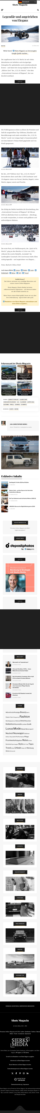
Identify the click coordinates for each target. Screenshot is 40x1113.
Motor (3, 45)
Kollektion (10, 724)
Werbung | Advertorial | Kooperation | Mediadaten (20, 1006)
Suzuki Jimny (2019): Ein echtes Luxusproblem (25, 462)
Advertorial (10, 712)
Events (11, 409)
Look (29, 724)
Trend (26, 273)
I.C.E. (18, 402)
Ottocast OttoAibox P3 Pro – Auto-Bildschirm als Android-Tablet (22, 669)
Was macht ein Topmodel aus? (20, 662)
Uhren (12, 748)
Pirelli (12, 404)
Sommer (8, 744)
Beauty (23, 712)
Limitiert (24, 724)
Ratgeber (18, 740)
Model (23, 729)
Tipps (31, 744)
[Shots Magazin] (20, 5)
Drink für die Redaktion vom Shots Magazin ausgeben (20, 1056)
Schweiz (17, 404)
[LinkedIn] (27, 1073)
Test (27, 744)
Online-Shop (9, 736)
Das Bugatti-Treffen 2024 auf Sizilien (19, 482)
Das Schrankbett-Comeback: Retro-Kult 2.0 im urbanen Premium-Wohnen (23, 677)
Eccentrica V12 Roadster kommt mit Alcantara (22, 694)
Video (22, 748)
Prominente (10, 740)
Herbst (13, 721)
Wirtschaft (12, 751)
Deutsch (25, 2)
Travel (15, 1033)
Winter (8, 751)
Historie (17, 721)
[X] (12, 1073)
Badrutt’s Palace (13, 399)
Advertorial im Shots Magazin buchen (20, 1060)
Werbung (30, 748)
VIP (26, 748)
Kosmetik (18, 724)
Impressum (26, 1084)
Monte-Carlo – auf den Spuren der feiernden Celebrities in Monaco (21, 491)
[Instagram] (23, 1073)
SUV (24, 744)
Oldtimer (6, 404)
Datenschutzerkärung (16, 1084)
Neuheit (9, 733)
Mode (25, 270)
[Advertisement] (20, 104)
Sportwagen (14, 744)
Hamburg (8, 721)
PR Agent (18, 1052)
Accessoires (21, 1033)
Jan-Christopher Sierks (18, 424)
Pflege (26, 737)
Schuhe (30, 740)
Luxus (17, 270)
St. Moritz (24, 404)
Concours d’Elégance (9, 402)
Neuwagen (18, 733)
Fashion (25, 716)
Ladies (22, 1031)
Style (20, 744)
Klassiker (23, 402)
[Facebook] (16, 1073)
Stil (19, 273)
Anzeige (17, 712)
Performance (20, 736)
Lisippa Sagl (30, 402)
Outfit (14, 736)
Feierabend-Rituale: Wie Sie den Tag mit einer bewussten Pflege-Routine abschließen (23, 685)
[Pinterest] (20, 1073)
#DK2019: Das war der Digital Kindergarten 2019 (22, 506)
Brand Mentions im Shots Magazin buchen (20, 1064)
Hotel (22, 721)
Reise (13, 273)
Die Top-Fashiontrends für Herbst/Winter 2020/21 (22, 498)
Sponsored (28, 1033)
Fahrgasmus (16, 717)
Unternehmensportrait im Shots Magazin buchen (20, 1068)
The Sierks (26, 1052)
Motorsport (29, 729)
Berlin (28, 712)
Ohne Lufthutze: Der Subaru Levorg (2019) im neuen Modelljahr (19, 445)
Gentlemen (28, 1031)
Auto (32, 270)
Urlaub (18, 747)
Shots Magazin (20, 1020)
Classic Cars (23, 399)
